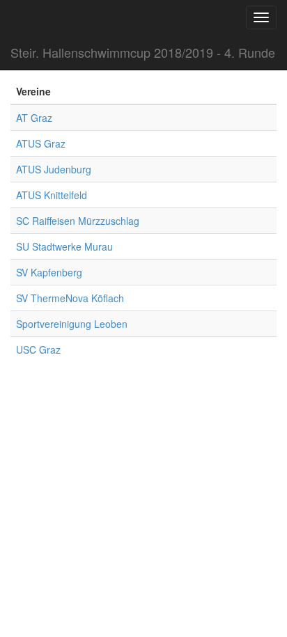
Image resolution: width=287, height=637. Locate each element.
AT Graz (34, 118)
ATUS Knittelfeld (51, 195)
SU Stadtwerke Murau (64, 246)
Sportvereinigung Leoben (71, 324)
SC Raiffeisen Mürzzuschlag (77, 221)
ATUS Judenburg (53, 169)
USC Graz (38, 349)
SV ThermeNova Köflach (70, 298)
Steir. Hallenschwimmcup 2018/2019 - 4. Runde (142, 52)
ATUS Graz (40, 143)
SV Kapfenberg (49, 272)
